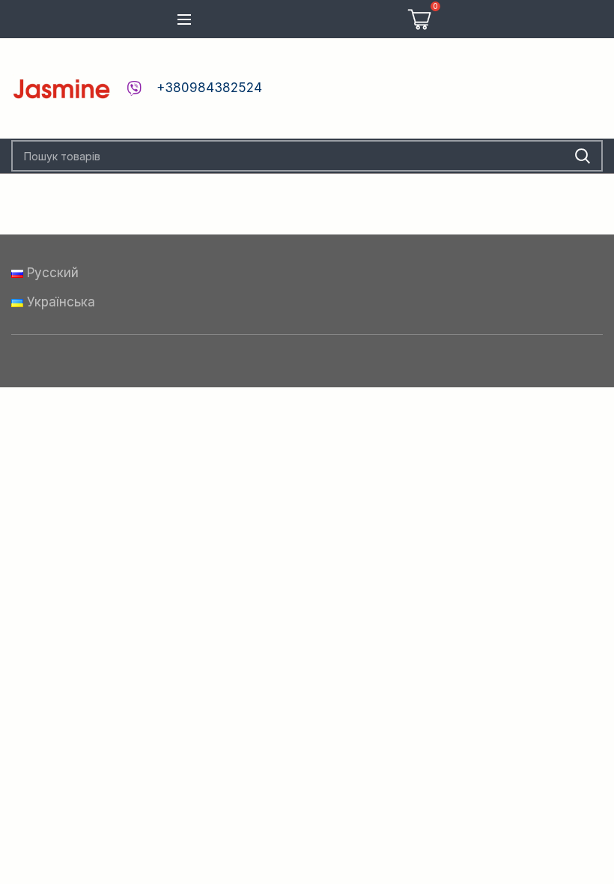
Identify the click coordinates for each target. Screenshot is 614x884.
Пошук (582, 156)
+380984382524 (209, 87)
